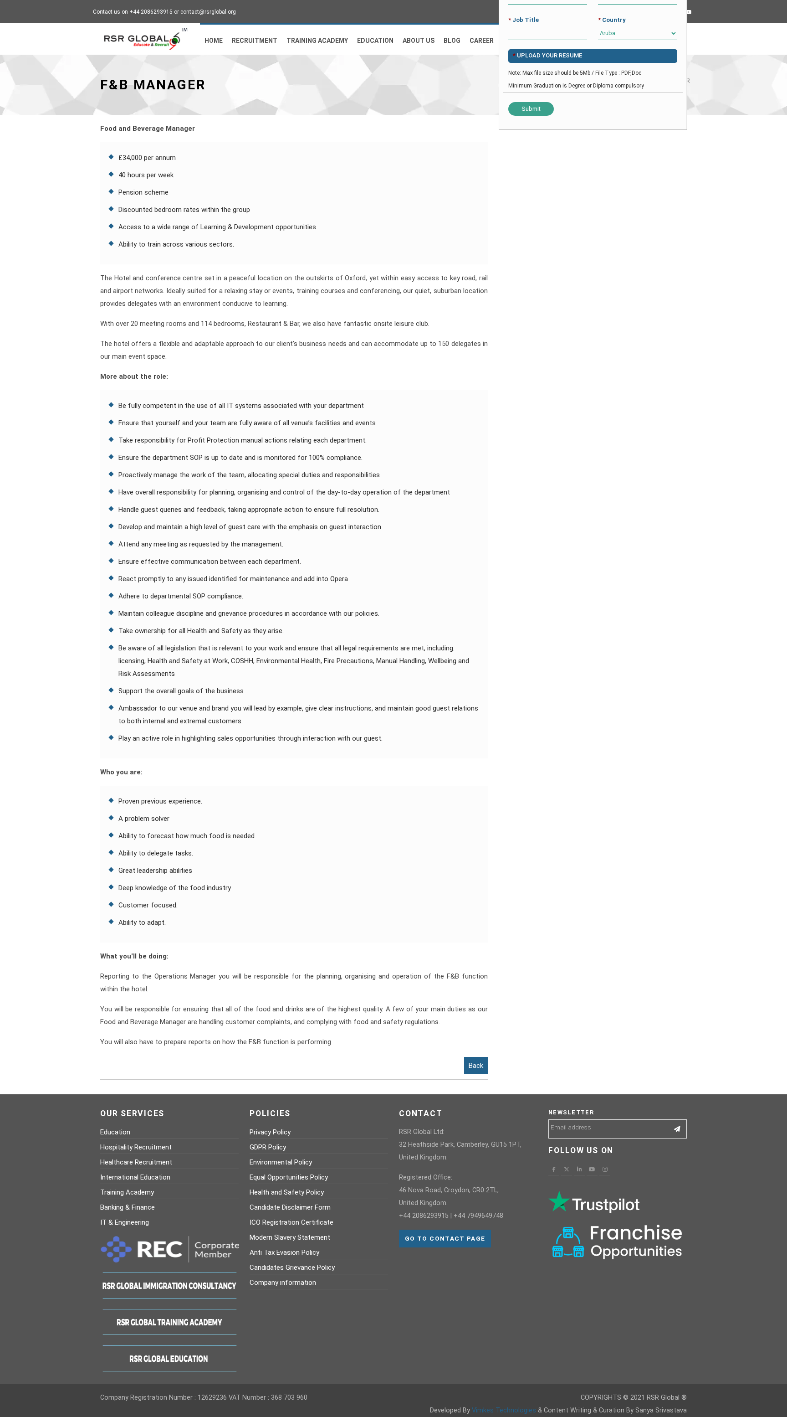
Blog (452, 40)
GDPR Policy (268, 1147)
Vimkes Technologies (504, 1410)
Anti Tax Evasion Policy (284, 1252)
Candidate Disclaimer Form (290, 1207)
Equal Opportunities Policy (289, 1177)
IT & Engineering (124, 1222)
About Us (418, 40)
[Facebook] (553, 1169)
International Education (135, 1177)
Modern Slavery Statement (290, 1237)
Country (612, 19)
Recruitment (254, 40)
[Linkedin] (579, 1169)
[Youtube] (688, 12)
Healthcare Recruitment (136, 1162)
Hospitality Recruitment (136, 1147)
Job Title (523, 19)
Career (482, 40)
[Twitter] (566, 1169)
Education (375, 40)
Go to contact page (445, 1238)
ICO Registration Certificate (291, 1222)
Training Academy (317, 40)
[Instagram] (604, 1169)
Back (476, 1065)
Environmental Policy (281, 1162)
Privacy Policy (270, 1132)
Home (213, 40)
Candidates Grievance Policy (292, 1267)
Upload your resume (547, 55)
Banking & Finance (127, 1207)
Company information (283, 1282)
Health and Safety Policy (287, 1192)
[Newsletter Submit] (677, 1129)
